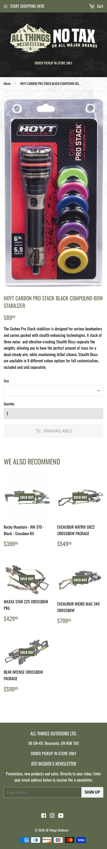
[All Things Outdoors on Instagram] (52, 816)
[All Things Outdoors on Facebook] (43, 816)
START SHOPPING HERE (27, 6)
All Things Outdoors (57, 830)
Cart (99, 6)
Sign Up (92, 792)
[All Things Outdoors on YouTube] (60, 816)
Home (7, 83)
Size (6, 380)
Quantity (9, 403)
